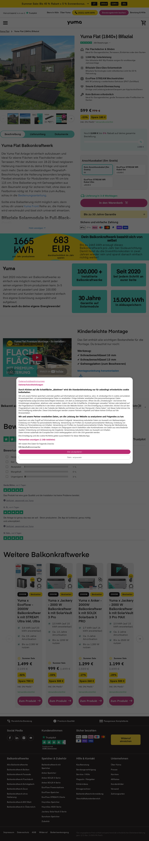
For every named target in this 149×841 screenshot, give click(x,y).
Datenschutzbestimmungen (31, 381)
